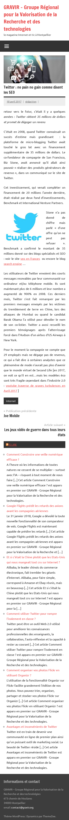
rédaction (30, 101)
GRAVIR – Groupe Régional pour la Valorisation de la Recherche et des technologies (31, 18)
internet (11, 400)
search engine (13, 263)
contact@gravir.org (22, 807)
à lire (13, 444)
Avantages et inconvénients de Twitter (32, 726)
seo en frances (30, 258)
